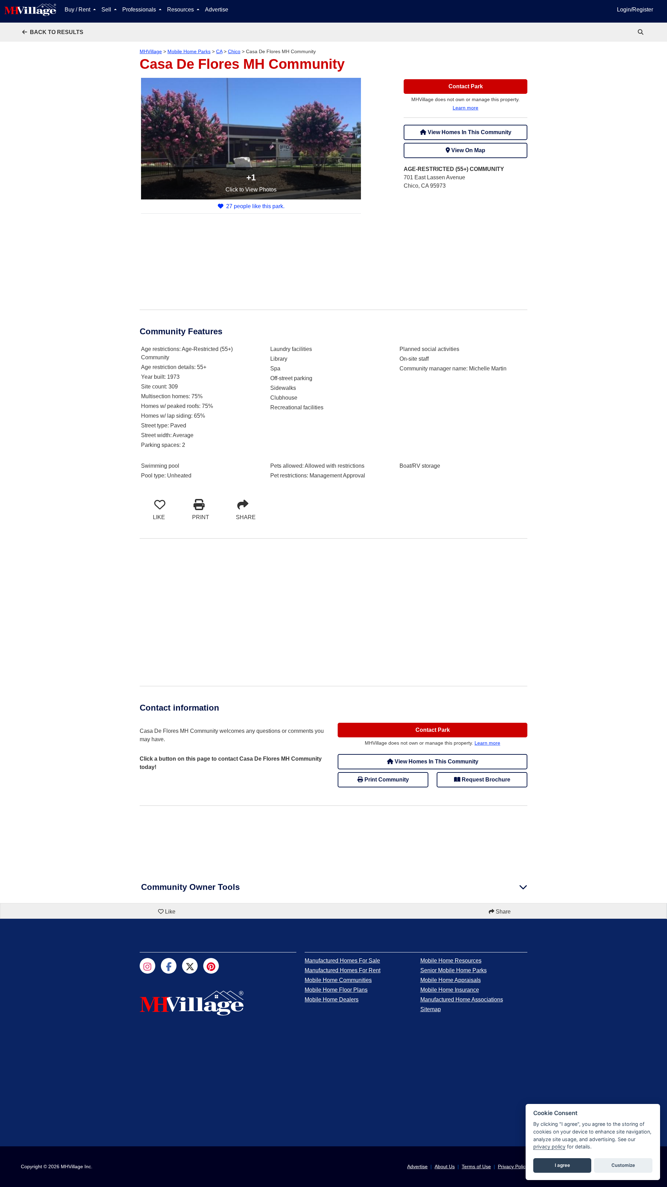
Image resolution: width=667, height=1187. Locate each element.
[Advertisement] (465, 244)
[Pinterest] (211, 966)
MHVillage (151, 51)
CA (219, 51)
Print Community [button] (386, 780)
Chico (234, 51)
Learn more (465, 107)
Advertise (216, 10)
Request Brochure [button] (485, 780)
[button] (53, 32)
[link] (641, 32)
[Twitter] (190, 966)
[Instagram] (147, 966)
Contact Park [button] (465, 86)
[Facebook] (168, 966)
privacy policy (549, 1146)
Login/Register (635, 10)
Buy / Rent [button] (78, 10)
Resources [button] (181, 10)
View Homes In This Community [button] (468, 132)
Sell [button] (107, 10)
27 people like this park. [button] (255, 206)
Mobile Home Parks (189, 51)
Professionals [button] (139, 10)
